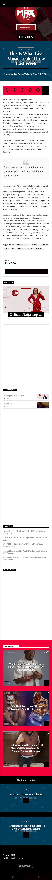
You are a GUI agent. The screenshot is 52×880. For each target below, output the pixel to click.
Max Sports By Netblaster (14, 395)
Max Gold (8, 404)
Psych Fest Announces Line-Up (26, 794)
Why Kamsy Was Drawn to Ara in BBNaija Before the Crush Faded (24, 558)
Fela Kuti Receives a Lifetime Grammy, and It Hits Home (26, 708)
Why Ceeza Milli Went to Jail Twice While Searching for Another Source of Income (27, 748)
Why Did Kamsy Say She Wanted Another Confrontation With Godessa (25, 552)
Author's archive (26, 271)
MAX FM (7, 682)
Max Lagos (25, 27)
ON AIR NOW (27, 37)
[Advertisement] (26, 356)
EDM (27, 245)
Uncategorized (26, 49)
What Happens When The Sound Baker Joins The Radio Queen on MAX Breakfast (26, 666)
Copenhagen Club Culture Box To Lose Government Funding (26, 827)
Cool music (17, 245)
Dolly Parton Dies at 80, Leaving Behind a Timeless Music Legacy (25, 539)
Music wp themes (40, 245)
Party (6, 249)
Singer (30, 249)
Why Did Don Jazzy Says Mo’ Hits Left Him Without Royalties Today (23, 545)
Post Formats (18, 249)
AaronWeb (23, 74)
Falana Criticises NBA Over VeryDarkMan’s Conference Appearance (24, 532)
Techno (39, 249)
